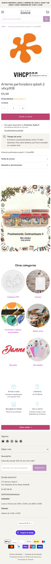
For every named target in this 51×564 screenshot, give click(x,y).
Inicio (3, 27)
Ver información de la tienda (13, 130)
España (24, 523)
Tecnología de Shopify (25, 559)
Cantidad (4, 103)
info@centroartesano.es (10, 494)
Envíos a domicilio (16, 554)
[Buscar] (46, 19)
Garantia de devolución (33, 554)
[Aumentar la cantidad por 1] (23, 108)
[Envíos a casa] (13, 391)
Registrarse (39, 467)
